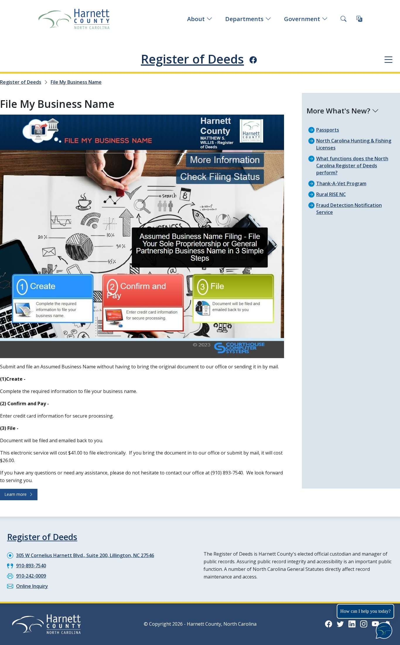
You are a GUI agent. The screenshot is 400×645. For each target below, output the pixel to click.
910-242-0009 (31, 576)
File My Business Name (76, 82)
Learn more (16, 494)
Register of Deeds (192, 59)
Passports (327, 130)
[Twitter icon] (340, 624)
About (196, 19)
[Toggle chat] (383, 629)
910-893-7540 (31, 565)
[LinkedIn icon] (351, 624)
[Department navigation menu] (388, 59)
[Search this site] (343, 19)
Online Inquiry (32, 586)
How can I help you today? (365, 611)
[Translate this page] (359, 19)
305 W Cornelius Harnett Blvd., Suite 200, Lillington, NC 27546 (85, 555)
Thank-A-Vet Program (341, 183)
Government (302, 19)
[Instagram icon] (363, 624)
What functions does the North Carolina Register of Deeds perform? (352, 165)
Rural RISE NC (331, 194)
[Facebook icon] (253, 60)
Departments (244, 19)
